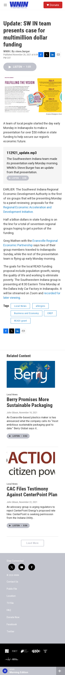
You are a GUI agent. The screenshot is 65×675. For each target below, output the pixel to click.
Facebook (12, 624)
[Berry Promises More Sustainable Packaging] (31, 374)
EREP (50, 313)
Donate (54, 4)
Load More (32, 543)
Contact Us (12, 582)
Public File (12, 589)
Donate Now (13, 617)
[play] (5, 671)
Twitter (10, 631)
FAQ (9, 610)
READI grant (20, 320)
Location (11, 596)
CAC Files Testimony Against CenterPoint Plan (32, 491)
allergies (40, 306)
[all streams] (60, 671)
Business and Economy (26, 313)
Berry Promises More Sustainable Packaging (29, 402)
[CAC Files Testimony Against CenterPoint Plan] (31, 463)
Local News (20, 306)
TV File (10, 603)
